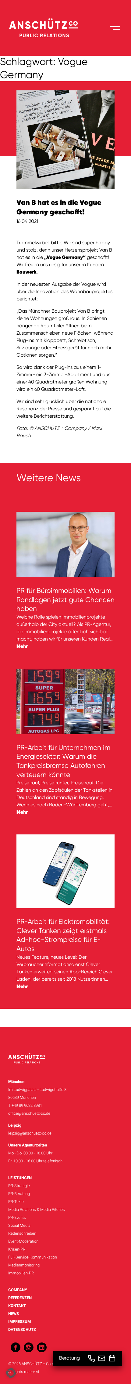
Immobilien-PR (21, 1273)
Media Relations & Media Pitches (36, 1209)
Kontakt (17, 1305)
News (13, 1313)
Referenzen (20, 1297)
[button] (11, 1373)
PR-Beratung (19, 1193)
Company (17, 1290)
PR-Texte (16, 1201)
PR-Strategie (19, 1185)
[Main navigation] (115, 28)
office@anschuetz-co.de (29, 1113)
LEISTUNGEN (20, 1177)
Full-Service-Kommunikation (32, 1257)
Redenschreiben (22, 1233)
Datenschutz (22, 1329)
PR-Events (17, 1217)
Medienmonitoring (24, 1265)
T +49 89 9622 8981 (25, 1105)
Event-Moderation (23, 1241)
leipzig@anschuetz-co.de (29, 1133)
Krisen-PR (16, 1249)
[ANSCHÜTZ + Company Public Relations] (43, 27)
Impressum (19, 1321)
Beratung (69, 1358)
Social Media (19, 1225)
